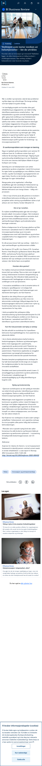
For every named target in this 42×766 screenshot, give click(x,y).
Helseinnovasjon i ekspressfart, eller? (16, 568)
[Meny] (38, 3)
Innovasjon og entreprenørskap (23, 472)
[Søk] (18, 3)
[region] (21, 744)
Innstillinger (21, 746)
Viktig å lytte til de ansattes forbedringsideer (19, 524)
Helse (6, 472)
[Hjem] (4, 3)
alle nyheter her (26, 583)
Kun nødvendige (21, 753)
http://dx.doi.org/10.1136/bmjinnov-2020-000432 (20, 455)
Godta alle (21, 759)
